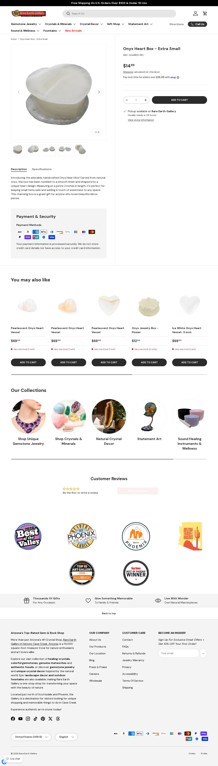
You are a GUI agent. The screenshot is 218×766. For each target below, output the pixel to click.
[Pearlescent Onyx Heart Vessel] (28, 305)
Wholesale (95, 681)
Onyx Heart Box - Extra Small (34, 39)
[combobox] (119, 13)
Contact (127, 640)
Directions (177, 24)
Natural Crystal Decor (109, 441)
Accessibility (130, 674)
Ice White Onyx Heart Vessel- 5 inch (186, 330)
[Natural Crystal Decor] (109, 416)
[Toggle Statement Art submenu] (151, 24)
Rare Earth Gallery (28, 753)
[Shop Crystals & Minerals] (68, 416)
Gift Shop (113, 24)
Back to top (109, 613)
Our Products (97, 646)
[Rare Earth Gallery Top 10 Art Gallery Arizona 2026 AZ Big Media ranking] (82, 573)
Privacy (126, 667)
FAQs (125, 646)
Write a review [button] (137, 491)
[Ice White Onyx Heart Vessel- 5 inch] (189, 305)
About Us (95, 640)
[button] (205, 13)
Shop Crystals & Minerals (68, 441)
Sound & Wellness (23, 30)
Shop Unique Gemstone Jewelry (28, 441)
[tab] (19, 169)
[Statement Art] (149, 416)
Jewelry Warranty (133, 660)
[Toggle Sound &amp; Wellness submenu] (38, 31)
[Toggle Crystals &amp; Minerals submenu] (74, 24)
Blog (92, 660)
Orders (192, 753)
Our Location (97, 653)
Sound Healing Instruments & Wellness (190, 443)
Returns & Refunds (133, 653)
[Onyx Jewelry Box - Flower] (149, 305)
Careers (94, 674)
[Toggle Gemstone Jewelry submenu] (40, 24)
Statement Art (138, 24)
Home (14, 39)
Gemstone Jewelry (24, 24)
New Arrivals (73, 30)
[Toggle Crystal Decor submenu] (101, 24)
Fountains (50, 30)
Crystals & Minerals (58, 24)
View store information (141, 120)
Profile (204, 753)
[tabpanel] (59, 188)
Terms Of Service (132, 681)
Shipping (128, 72)
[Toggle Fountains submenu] (60, 31)
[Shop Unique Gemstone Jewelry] (28, 416)
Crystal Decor (89, 24)
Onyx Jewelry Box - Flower (145, 330)
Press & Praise (98, 667)
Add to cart (179, 100)
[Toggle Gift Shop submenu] (123, 24)
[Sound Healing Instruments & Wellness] (189, 416)
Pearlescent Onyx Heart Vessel (27, 330)
